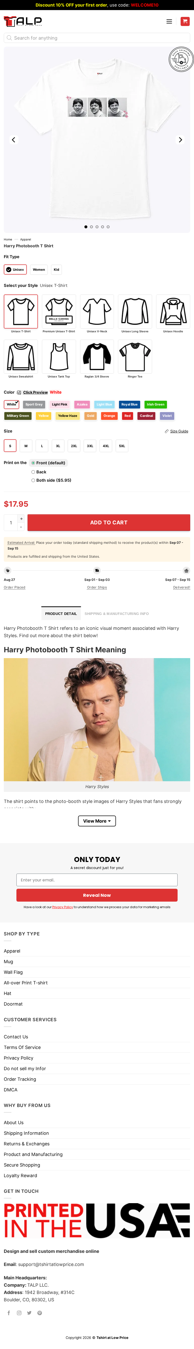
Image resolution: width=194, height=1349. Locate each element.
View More (95, 821)
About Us (13, 1122)
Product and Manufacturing (33, 1154)
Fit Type (11, 256)
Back (41, 471)
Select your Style (21, 285)
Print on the (15, 462)
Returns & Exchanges (27, 1143)
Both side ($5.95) (53, 480)
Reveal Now (97, 895)
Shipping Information (26, 1133)
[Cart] (185, 21)
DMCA (10, 1089)
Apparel (25, 239)
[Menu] (169, 21)
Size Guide (179, 431)
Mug (8, 961)
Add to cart (109, 522)
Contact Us (16, 1036)
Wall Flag (13, 972)
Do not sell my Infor (25, 1068)
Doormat (13, 1004)
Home (8, 239)
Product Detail (61, 614)
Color (26, 392)
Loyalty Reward (20, 1175)
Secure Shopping (22, 1165)
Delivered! (181, 587)
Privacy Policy (62, 907)
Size (96, 431)
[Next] (180, 139)
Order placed (15, 587)
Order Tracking (20, 1079)
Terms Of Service (22, 1047)
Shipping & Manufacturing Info (117, 614)
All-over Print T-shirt (26, 982)
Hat (7, 993)
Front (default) (50, 462)
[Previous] (13, 139)
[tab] (61, 613)
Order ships (97, 587)
